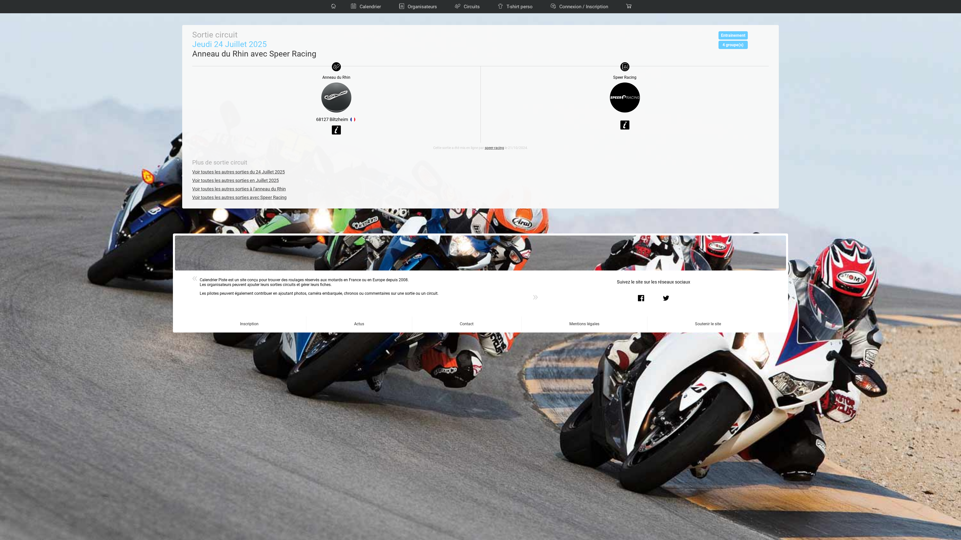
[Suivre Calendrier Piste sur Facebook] (640, 298)
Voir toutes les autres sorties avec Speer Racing (239, 197)
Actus (359, 324)
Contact (466, 324)
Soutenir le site (708, 324)
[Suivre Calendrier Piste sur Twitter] (665, 298)
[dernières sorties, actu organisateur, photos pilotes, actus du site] (333, 6)
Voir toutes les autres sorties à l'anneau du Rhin (239, 189)
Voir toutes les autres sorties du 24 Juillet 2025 (238, 172)
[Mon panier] (628, 6)
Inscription (249, 324)
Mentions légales (584, 324)
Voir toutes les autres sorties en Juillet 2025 (235, 180)
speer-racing (494, 148)
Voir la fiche (336, 130)
